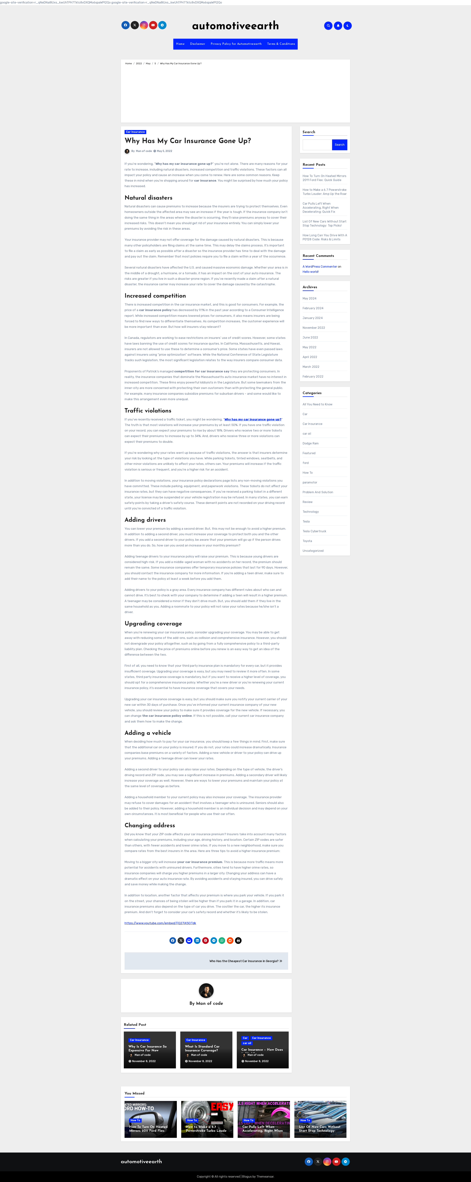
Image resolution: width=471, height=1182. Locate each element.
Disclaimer (197, 44)
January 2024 (313, 318)
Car (245, 1038)
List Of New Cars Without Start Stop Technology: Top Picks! (320, 1131)
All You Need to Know (318, 404)
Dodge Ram (311, 443)
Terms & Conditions (281, 44)
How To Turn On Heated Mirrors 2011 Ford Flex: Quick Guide (148, 1131)
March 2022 (311, 367)
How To (308, 472)
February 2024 (313, 308)
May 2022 (310, 347)
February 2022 (313, 376)
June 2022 (310, 337)
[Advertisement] (236, 93)
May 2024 (310, 298)
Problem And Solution (318, 492)
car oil (247, 1043)
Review (308, 502)
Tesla (306, 521)
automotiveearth (235, 26)
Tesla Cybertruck (314, 531)
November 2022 (314, 327)
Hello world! (311, 271)
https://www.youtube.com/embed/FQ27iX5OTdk (160, 923)
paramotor (310, 482)
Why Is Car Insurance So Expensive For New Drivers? (147, 1050)
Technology (311, 511)
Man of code (144, 151)
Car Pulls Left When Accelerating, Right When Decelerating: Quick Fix (321, 207)
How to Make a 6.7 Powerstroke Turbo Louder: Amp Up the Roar (207, 1131)
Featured (309, 453)
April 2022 (310, 357)
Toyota (307, 541)
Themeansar (265, 1176)
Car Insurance (135, 132)
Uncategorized (313, 551)
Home (180, 44)
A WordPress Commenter (320, 266)
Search (309, 132)
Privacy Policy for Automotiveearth (236, 44)
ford (306, 463)
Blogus (247, 1176)
